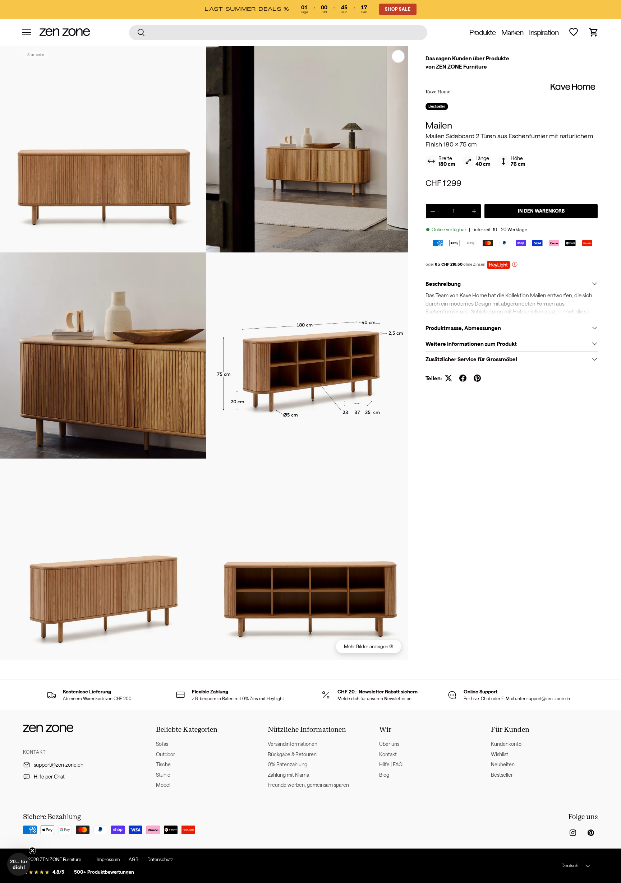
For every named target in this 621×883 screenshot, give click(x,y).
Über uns (389, 744)
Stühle (163, 775)
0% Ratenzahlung (287, 764)
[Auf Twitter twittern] (448, 378)
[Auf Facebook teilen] (463, 378)
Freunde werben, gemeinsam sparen (308, 785)
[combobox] (278, 32)
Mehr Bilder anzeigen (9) (368, 646)
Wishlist (499, 754)
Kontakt (388, 754)
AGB (133, 859)
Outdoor (165, 754)
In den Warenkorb (541, 211)
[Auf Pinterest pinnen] (477, 378)
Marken (512, 32)
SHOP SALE (398, 8)
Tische (163, 764)
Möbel (163, 785)
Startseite (35, 54)
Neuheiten (503, 764)
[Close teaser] (32, 850)
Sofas (162, 744)
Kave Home (438, 91)
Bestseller (502, 775)
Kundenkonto (506, 744)
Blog (384, 775)
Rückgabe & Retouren (292, 754)
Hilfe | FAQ (390, 764)
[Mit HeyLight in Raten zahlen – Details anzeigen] (515, 265)
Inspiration (543, 32)
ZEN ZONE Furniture (60, 859)
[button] (594, 32)
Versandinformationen (292, 744)
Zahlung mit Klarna (288, 775)
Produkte (482, 32)
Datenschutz (160, 859)
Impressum (108, 859)
